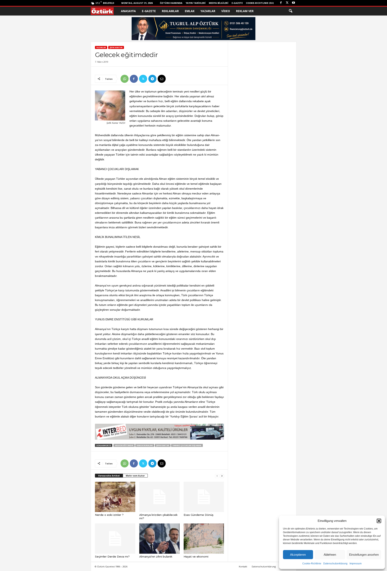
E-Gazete (237, 2)
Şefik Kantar (116, 47)
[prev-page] (217, 476)
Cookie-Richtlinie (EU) (260, 2)
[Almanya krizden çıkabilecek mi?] (159, 497)
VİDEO (225, 11)
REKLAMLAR (170, 11)
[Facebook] (281, 3)
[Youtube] (293, 3)
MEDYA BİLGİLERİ (218, 2)
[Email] (162, 79)
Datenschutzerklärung (335, 563)
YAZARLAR (208, 11)
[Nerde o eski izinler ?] (115, 497)
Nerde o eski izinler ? (109, 514)
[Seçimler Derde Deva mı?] (115, 538)
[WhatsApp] (125, 79)
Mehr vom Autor (135, 475)
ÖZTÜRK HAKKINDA (171, 2)
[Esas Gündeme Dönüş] (204, 497)
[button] (379, 521)
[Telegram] (152, 79)
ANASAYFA (128, 11)
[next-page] (222, 476)
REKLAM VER (245, 11)
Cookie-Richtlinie (311, 563)
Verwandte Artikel (109, 475)
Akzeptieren (298, 554)
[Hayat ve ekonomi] (204, 538)
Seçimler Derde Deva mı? (112, 556)
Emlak (190, 11)
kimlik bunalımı (145, 445)
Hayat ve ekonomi (196, 556)
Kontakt (243, 566)
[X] (287, 3)
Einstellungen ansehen (364, 554)
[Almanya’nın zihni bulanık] (159, 538)
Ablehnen (330, 554)
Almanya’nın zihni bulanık (155, 556)
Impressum (356, 563)
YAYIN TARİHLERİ (196, 2)
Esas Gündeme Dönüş (198, 514)
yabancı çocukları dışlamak (187, 445)
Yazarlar (101, 47)
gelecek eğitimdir (124, 445)
